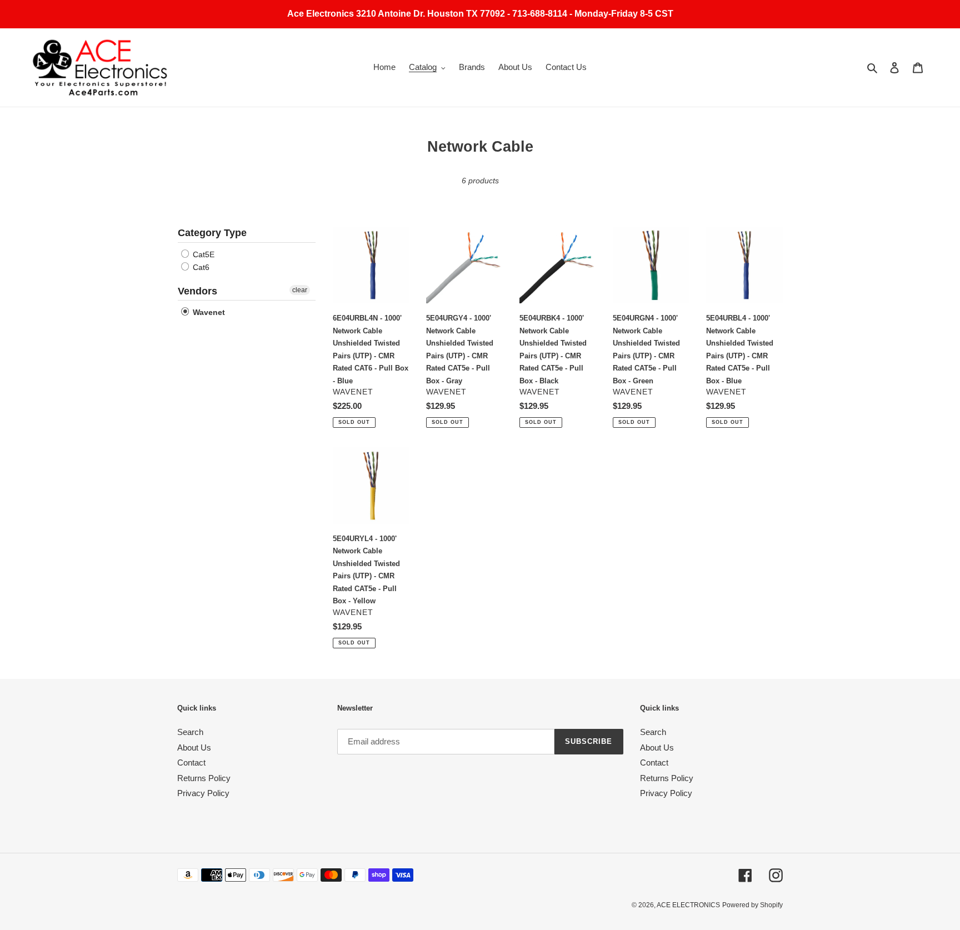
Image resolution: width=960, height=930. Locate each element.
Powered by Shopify (752, 905)
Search (190, 732)
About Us (194, 747)
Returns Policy (204, 778)
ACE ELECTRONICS (688, 905)
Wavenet (208, 312)
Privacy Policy (203, 793)
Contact (191, 762)
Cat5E (202, 254)
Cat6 (200, 267)
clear (299, 290)
